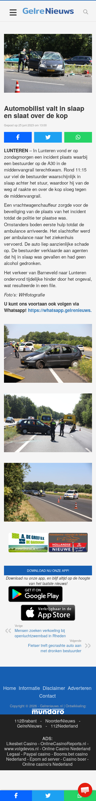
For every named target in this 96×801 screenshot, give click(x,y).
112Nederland (64, 726)
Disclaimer (54, 687)
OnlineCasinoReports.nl (63, 743)
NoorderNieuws (60, 721)
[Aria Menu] (13, 12)
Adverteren (79, 687)
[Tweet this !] (48, 137)
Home (9, 687)
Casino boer (74, 759)
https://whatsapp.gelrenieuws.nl (62, 310)
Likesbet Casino (21, 743)
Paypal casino (36, 754)
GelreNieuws (29, 726)
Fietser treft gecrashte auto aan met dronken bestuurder (54, 645)
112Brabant (25, 721)
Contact (47, 695)
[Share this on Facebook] (18, 137)
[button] (85, 790)
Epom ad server (44, 759)
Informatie (29, 687)
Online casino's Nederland (47, 764)
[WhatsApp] (78, 137)
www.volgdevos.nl (21, 748)
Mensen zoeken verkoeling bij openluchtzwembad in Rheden (40, 630)
